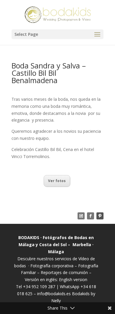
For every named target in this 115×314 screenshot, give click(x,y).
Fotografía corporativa (51, 265)
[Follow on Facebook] (90, 215)
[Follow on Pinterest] (100, 215)
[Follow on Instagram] (81, 215)
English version (73, 279)
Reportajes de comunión (65, 272)
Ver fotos (57, 180)
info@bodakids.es (54, 293)
